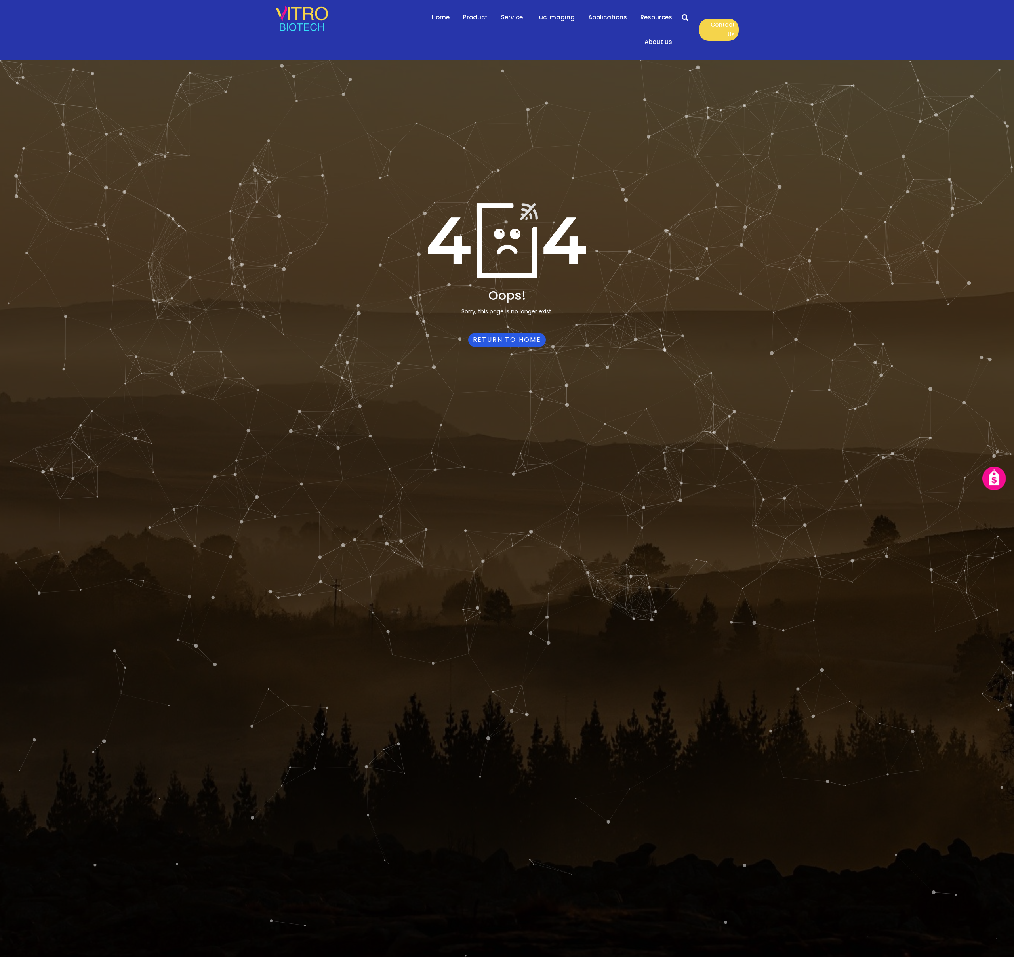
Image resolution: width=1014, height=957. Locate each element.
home (441, 17)
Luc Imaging (555, 17)
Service (512, 17)
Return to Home (507, 339)
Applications (607, 17)
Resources (656, 17)
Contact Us (723, 29)
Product (475, 17)
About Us (658, 42)
